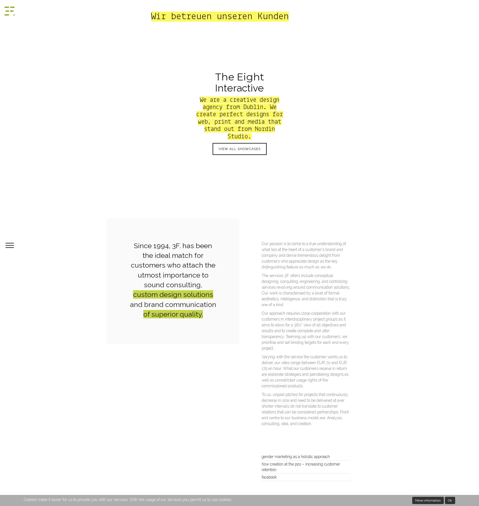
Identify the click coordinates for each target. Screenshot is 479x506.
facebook (269, 477)
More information (428, 500)
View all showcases (240, 149)
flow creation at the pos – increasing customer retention (301, 467)
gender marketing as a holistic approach (296, 456)
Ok (450, 500)
